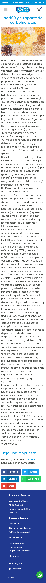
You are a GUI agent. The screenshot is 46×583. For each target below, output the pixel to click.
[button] (6, 10)
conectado (33, 459)
